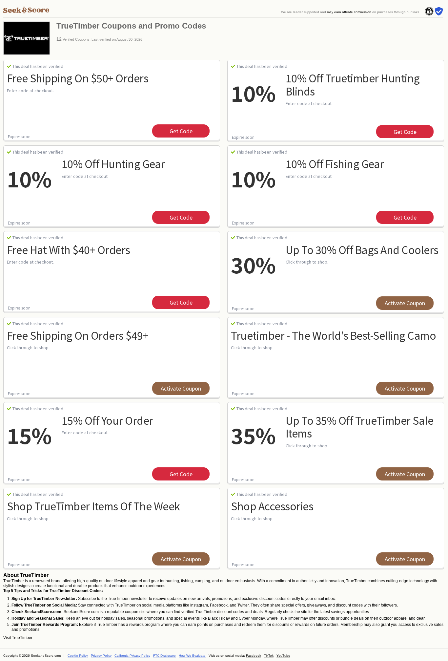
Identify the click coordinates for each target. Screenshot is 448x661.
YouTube (283, 655)
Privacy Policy (101, 655)
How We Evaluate (192, 655)
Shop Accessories (272, 505)
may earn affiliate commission (349, 12)
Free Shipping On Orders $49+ (77, 335)
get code (181, 131)
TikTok (269, 655)
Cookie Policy (78, 655)
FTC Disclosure (164, 655)
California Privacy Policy (132, 655)
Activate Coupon (405, 303)
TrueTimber (22, 637)
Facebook (253, 655)
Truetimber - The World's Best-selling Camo (333, 335)
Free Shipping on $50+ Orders (77, 77)
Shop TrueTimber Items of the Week (93, 505)
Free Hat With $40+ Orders (68, 249)
